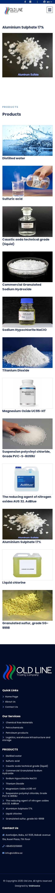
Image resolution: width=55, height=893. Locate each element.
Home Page (11, 696)
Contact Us (11, 707)
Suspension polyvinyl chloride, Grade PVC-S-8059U (24, 794)
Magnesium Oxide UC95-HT (20, 788)
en (48, 1)
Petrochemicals (14, 727)
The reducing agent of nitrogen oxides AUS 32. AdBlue (25, 802)
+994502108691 (13, 846)
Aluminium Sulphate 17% (18, 808)
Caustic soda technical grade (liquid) (26, 766)
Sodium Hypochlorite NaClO (21, 778)
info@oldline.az (13, 853)
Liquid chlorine (13, 813)
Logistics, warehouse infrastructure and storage (26, 739)
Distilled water (13, 756)
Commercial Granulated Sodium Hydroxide (22, 772)
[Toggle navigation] (50, 10)
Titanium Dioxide (14, 783)
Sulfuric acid (12, 761)
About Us (10, 701)
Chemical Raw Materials (19, 722)
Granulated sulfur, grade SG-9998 (24, 818)
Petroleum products (16, 732)
